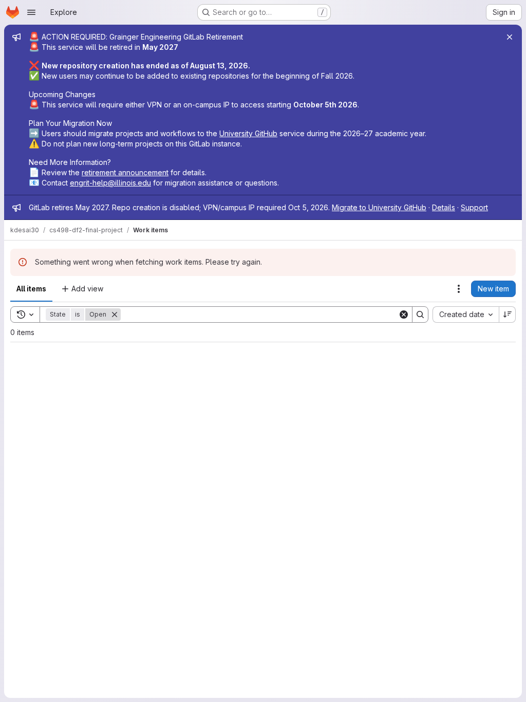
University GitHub (248, 133)
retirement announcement (125, 172)
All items (31, 288)
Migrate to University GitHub (379, 207)
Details (443, 207)
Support (474, 207)
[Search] (420, 314)
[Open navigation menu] (31, 12)
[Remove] (114, 314)
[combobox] (466, 314)
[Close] (509, 37)
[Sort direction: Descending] (507, 314)
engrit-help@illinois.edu (110, 182)
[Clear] (404, 314)
